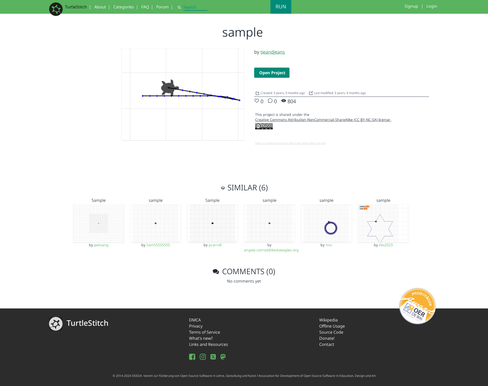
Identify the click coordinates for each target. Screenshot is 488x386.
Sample (99, 200)
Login (431, 6)
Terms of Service (204, 332)
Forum (162, 7)
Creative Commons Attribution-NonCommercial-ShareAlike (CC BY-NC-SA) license (323, 119)
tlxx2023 (386, 244)
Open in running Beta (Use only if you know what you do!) (290, 143)
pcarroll (215, 244)
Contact (326, 344)
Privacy (196, 326)
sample (156, 200)
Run (281, 6)
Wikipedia (328, 320)
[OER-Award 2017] (418, 305)
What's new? (201, 338)
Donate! (326, 338)
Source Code (331, 332)
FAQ (145, 7)
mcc (329, 244)
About (100, 7)
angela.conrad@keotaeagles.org (271, 250)
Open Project (272, 72)
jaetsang (101, 244)
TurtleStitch (76, 7)
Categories (123, 7)
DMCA (195, 320)
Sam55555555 (158, 244)
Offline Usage (332, 326)
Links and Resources (208, 344)
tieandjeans (273, 52)
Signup (411, 6)
